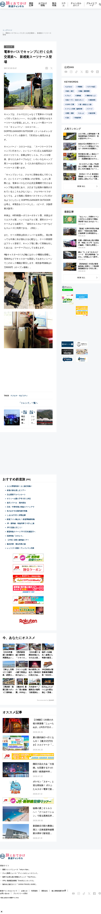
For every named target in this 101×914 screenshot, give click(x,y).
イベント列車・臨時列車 (74, 109)
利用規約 (34, 891)
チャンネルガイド (76, 4)
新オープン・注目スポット (75, 100)
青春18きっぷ (91, 95)
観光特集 (54, 4)
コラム (63, 4)
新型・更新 (70, 113)
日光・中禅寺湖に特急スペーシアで (20, 507)
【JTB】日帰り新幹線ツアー (18, 540)
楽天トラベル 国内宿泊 (16, 503)
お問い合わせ (4, 893)
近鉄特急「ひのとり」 (15, 536)
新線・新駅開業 (84, 91)
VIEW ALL (81, 186)
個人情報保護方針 (58, 891)
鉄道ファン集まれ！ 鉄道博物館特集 (21, 519)
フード (90, 109)
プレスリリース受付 (20, 893)
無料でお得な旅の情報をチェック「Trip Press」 (19, 877)
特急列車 (78, 117)
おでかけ (69, 86)
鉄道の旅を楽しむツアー (16, 490)
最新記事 (31, 4)
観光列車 (92, 113)
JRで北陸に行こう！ (15, 527)
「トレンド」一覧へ (28, 403)
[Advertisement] (50, 18)
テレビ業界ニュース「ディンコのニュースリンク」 (20, 873)
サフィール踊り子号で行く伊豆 (19, 499)
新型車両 (92, 100)
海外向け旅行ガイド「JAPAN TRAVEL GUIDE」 (19, 884)
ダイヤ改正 (91, 86)
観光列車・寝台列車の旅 (16, 544)
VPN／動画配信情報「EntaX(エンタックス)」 (18, 881)
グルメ (68, 95)
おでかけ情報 (43, 4)
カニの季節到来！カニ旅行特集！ (19, 486)
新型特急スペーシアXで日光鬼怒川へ (21, 532)
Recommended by (42, 700)
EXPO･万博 (70, 104)
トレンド (9, 47)
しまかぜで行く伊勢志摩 (16, 515)
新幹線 (79, 95)
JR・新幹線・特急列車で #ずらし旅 (20, 523)
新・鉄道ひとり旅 (85, 104)
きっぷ (81, 113)
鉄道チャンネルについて (8, 891)
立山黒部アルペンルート (16, 495)
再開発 (80, 86)
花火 (67, 117)
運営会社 (44, 891)
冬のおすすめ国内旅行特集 (17, 511)
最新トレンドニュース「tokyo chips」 (16, 869)
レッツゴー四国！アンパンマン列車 (20, 548)
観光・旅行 (70, 91)
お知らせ (24, 891)
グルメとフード (91, 4)
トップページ (7, 30)
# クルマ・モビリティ (19, 396)
